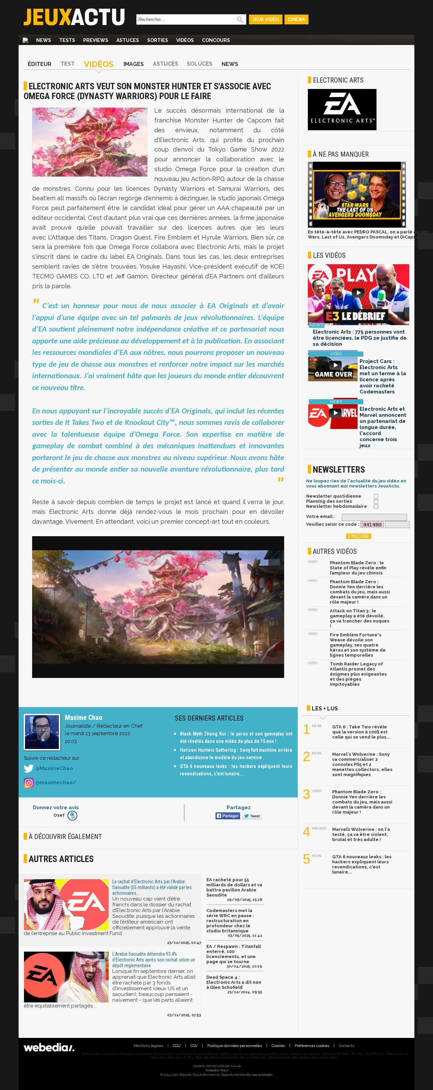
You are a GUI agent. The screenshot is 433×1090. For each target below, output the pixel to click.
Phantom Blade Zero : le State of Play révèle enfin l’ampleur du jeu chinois (358, 567)
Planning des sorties (329, 501)
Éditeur (39, 64)
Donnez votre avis (56, 807)
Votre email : (320, 516)
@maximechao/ (55, 782)
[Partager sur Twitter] (251, 816)
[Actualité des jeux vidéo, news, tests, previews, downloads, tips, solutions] (25, 40)
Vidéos (185, 40)
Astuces (127, 40)
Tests (67, 40)
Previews (95, 40)
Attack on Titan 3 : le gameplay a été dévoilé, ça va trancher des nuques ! (359, 618)
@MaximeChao (53, 768)
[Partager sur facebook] (227, 816)
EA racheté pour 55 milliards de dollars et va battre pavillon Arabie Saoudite (234, 887)
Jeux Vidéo (265, 19)
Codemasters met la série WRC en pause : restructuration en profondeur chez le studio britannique (230, 920)
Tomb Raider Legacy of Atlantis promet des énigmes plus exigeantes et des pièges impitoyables (358, 674)
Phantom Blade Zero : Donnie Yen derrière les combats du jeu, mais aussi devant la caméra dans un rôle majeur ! (360, 592)
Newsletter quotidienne (333, 496)
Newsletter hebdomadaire (336, 506)
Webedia (235, 1066)
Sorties (157, 40)
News (43, 40)
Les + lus (325, 708)
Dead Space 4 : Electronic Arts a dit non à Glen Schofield (233, 982)
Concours (216, 40)
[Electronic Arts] (342, 129)
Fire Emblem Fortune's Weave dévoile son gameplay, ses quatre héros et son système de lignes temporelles (358, 645)
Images (133, 64)
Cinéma (296, 19)
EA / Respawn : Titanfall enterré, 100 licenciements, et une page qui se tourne (233, 954)
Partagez (239, 807)
